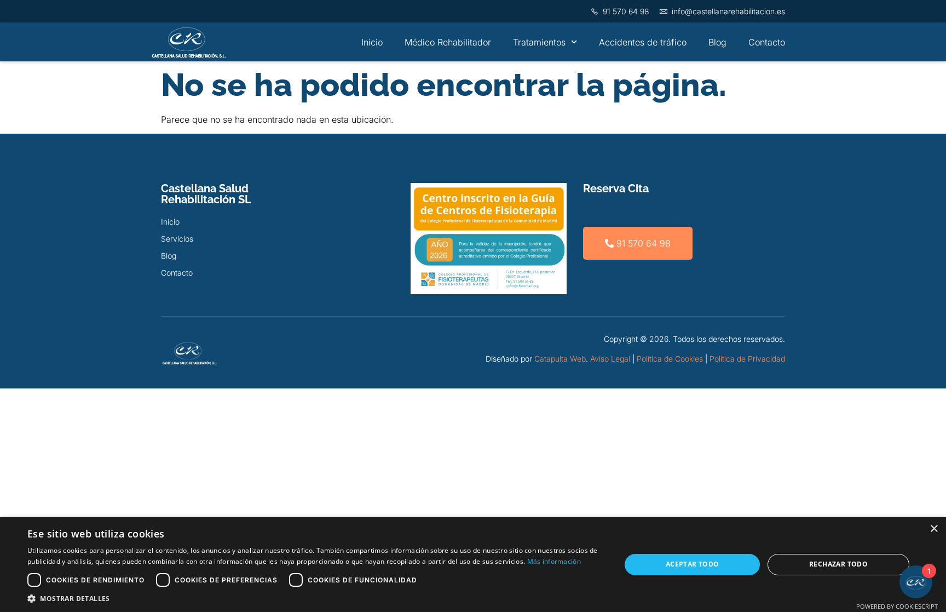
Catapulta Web (560, 358)
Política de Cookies (670, 358)
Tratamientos (539, 42)
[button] (315, 598)
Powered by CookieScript (897, 606)
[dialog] (473, 564)
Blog (717, 42)
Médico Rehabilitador (448, 42)
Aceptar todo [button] (692, 564)
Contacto (766, 42)
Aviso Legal (610, 358)
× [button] (934, 529)
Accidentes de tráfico (643, 42)
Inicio (372, 42)
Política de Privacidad (747, 358)
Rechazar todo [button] (838, 564)
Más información (554, 561)
